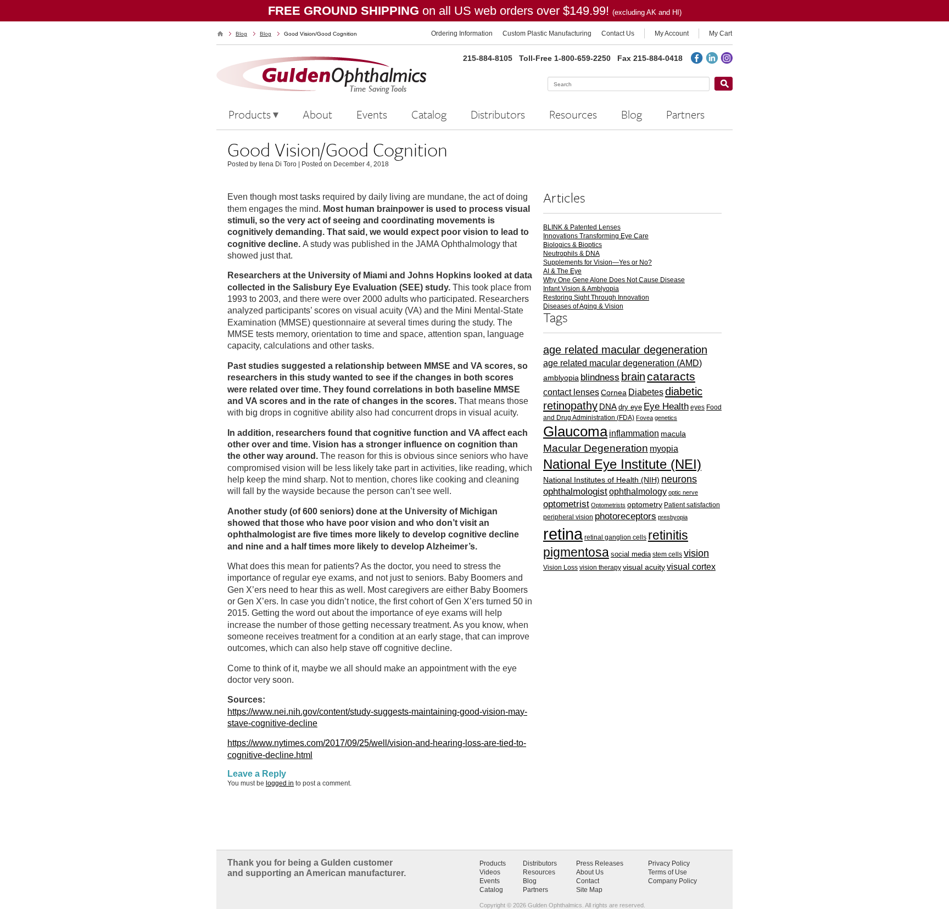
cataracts (671, 376)
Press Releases (599, 863)
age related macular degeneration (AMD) (622, 363)
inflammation (634, 433)
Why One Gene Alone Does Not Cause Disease (614, 280)
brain (633, 377)
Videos (489, 872)
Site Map (589, 890)
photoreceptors (625, 516)
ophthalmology (638, 491)
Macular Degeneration (595, 448)
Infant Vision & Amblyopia (581, 289)
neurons (679, 479)
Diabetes (645, 392)
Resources (539, 872)
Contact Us (617, 33)
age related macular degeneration (625, 350)
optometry (644, 505)
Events (489, 881)
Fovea (644, 417)
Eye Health (666, 406)
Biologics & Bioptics (572, 245)
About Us (590, 872)
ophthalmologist (575, 491)
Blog (241, 34)
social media (631, 554)
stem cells (667, 554)
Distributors (540, 863)
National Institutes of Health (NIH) (601, 479)
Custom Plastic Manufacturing (547, 33)
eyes (697, 407)
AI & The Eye (562, 271)
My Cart (720, 33)
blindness (599, 377)
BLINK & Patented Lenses (582, 227)
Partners (535, 890)
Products (492, 863)
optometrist (566, 504)
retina (563, 534)
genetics (666, 417)
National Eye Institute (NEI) (622, 464)
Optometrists (608, 505)
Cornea (614, 392)
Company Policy (672, 881)
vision (696, 553)
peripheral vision (568, 516)
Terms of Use (667, 872)
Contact (587, 881)
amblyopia (561, 378)
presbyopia (673, 517)
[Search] (723, 84)
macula (673, 433)
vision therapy (600, 567)
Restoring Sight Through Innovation (596, 297)
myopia (664, 448)
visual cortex (691, 566)
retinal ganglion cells (615, 537)
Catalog (491, 890)
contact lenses (571, 392)
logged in (280, 783)
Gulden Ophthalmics (220, 33)
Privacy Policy (669, 863)
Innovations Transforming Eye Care (596, 236)
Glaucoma (575, 431)
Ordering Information (462, 33)
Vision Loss (560, 567)
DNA (608, 406)
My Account (672, 33)
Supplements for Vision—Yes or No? (597, 262)
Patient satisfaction (692, 504)
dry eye (630, 407)
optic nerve (683, 492)
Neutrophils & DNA (571, 253)
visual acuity (644, 567)
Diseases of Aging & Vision (583, 306)
